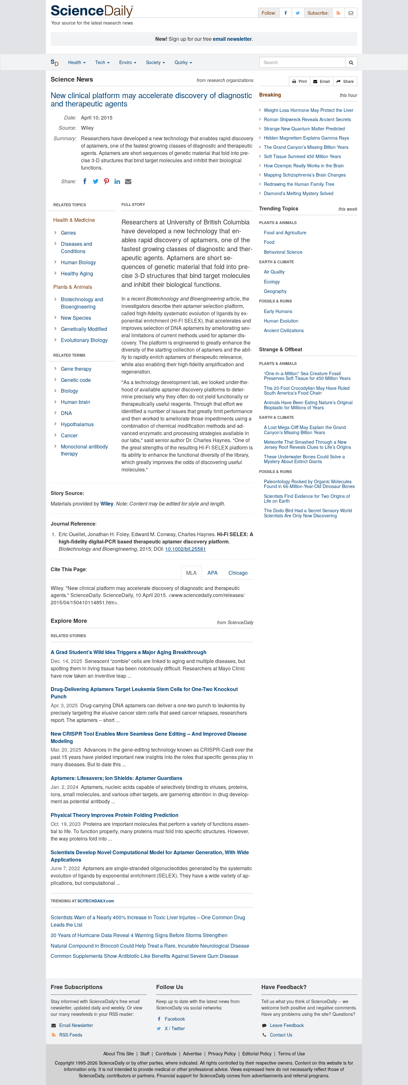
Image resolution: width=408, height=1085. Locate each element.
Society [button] (154, 62)
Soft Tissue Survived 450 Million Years (302, 156)
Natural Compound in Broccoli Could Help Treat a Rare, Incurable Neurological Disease (150, 945)
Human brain (75, 401)
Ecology (272, 281)
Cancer (69, 435)
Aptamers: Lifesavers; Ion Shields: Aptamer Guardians (116, 778)
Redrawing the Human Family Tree (299, 184)
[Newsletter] (351, 13)
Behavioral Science (283, 252)
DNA (66, 413)
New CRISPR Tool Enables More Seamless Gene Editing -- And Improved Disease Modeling (149, 737)
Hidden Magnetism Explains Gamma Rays (306, 138)
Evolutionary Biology (84, 340)
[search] (351, 62)
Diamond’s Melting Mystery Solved (298, 193)
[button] (299, 81)
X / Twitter (175, 1028)
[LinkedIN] (117, 181)
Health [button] (75, 62)
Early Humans (278, 311)
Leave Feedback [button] (287, 1025)
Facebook (175, 1019)
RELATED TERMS (69, 355)
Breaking (270, 94)
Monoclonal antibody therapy (84, 450)
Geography (275, 291)
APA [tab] (213, 572)
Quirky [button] (182, 62)
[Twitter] (95, 181)
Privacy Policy (222, 1053)
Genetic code (76, 379)
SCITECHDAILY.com (95, 901)
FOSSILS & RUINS (275, 301)
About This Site (118, 1053)
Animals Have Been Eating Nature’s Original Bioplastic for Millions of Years (308, 404)
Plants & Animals (72, 286)
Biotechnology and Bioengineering (82, 302)
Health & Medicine (74, 219)
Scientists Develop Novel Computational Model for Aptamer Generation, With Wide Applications (150, 855)
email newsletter (232, 38)
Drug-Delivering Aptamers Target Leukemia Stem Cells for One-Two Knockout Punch (144, 692)
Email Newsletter (76, 1025)
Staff (144, 1053)
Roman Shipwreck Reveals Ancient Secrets (307, 119)
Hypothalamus (77, 424)
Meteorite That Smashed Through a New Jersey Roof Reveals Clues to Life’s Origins (307, 444)
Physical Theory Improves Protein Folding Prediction (114, 815)
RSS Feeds (70, 1034)
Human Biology (78, 262)
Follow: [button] (269, 13)
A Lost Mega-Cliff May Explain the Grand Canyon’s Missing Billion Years (305, 429)
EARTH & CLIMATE (276, 262)
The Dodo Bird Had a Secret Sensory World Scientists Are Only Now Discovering (308, 512)
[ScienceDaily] (92, 11)
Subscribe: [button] (318, 13)
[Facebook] (85, 181)
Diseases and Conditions (76, 247)
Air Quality (274, 271)
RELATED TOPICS (69, 205)
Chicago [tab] (238, 572)
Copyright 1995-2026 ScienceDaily (90, 1063)
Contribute (166, 1053)
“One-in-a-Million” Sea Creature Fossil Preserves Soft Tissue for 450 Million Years (307, 375)
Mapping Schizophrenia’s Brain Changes (305, 174)
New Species (76, 317)
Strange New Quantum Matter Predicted (304, 128)
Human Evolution (281, 320)
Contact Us (281, 1034)
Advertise (192, 1053)
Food (269, 242)
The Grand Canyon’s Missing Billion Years (306, 147)
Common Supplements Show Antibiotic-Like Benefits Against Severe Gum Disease (144, 955)
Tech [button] (100, 62)
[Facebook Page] (285, 13)
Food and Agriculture (285, 232)
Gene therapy (76, 368)
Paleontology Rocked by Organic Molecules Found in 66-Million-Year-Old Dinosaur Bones (309, 483)
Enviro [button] (126, 62)
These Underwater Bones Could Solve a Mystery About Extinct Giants (304, 458)
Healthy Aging (77, 273)
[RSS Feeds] (338, 13)
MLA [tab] (191, 572)
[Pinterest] (106, 181)
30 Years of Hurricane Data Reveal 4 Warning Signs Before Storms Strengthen (139, 935)
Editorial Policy (257, 1053)
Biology (69, 390)
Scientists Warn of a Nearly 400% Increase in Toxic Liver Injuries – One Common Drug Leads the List (148, 921)
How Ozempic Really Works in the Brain (304, 165)
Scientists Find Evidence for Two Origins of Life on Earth (307, 498)
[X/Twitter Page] (298, 13)
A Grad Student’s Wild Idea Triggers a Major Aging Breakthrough (129, 652)
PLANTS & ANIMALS (278, 222)
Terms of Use (291, 1053)
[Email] (128, 181)
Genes (68, 232)
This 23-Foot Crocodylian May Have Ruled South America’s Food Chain (307, 390)
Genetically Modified (84, 328)
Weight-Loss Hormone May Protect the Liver (308, 110)
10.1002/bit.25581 (185, 548)
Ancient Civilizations (284, 330)
